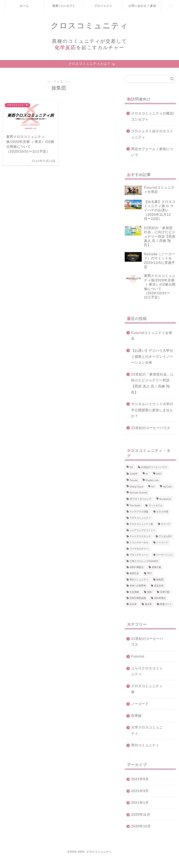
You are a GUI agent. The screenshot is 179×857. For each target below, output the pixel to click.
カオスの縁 (162, 512)
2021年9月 (140, 779)
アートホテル (155, 505)
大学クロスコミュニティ (147, 730)
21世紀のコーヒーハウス (150, 428)
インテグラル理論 (139, 512)
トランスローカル (139, 542)
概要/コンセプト (63, 5)
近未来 (133, 604)
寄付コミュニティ (139, 579)
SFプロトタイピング (140, 499)
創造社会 (134, 573)
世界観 (136, 716)
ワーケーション (164, 555)
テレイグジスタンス (140, 536)
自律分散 (164, 592)
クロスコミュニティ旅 (141, 524)
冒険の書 (156, 567)
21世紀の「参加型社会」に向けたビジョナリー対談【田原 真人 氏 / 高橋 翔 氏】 (152, 383)
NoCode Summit (138, 493)
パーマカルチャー (139, 548)
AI (147, 473)
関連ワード (166, 604)
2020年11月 (140, 814)
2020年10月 (141, 826)
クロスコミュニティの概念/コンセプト (152, 116)
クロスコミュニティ (140, 518)
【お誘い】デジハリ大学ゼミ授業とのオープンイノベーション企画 (152, 356)
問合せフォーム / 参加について (152, 152)
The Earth (135, 505)
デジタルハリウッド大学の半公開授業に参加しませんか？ (152, 410)
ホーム (24, 5)
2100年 (134, 473)
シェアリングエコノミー (142, 530)
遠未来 (148, 604)
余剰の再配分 (137, 567)
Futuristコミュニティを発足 (151, 336)
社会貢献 (134, 592)
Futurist (134, 480)
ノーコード (162, 542)
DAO (158, 473)
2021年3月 (140, 791)
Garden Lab (152, 480)
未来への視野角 (138, 586)
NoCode (167, 486)
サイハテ (165, 524)
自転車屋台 (160, 598)
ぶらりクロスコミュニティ (147, 671)
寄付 (149, 573)
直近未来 (158, 586)
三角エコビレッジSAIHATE (144, 561)
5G (131, 467)
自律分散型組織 (138, 598)
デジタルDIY (165, 536)
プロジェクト (103, 5)
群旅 (149, 592)
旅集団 (159, 579)
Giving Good (136, 486)
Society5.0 (165, 499)
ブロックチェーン (139, 555)
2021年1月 (140, 802)
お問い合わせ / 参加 (142, 5)
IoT (153, 486)
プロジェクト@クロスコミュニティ (152, 134)
